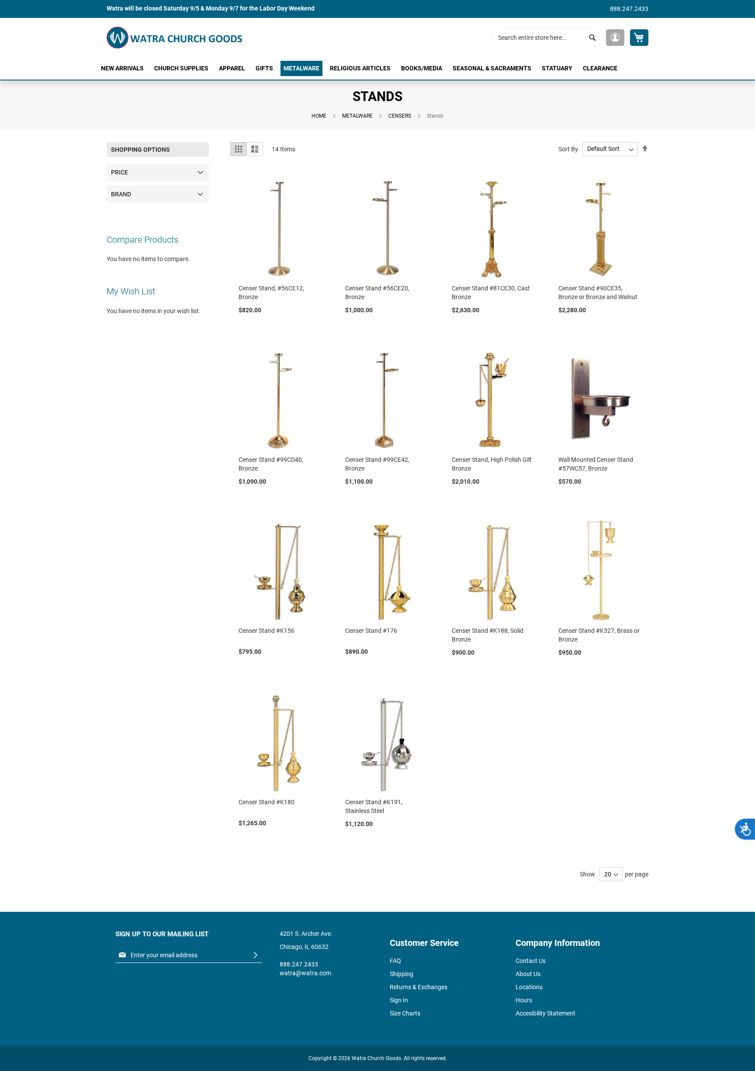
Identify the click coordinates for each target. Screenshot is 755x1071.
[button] (615, 37)
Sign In (399, 1000)
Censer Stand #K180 (266, 802)
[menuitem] (122, 68)
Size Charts (405, 1013)
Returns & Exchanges (418, 987)
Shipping (401, 973)
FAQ (395, 960)
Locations (529, 987)
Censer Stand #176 (371, 630)
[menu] (377, 68)
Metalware (357, 116)
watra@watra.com (305, 973)
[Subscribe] (255, 955)
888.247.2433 (629, 8)
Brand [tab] (121, 194)
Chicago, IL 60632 (304, 946)
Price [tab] (119, 172)
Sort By (568, 148)
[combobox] (545, 37)
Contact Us (531, 960)
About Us (528, 973)
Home (319, 116)
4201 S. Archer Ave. (306, 933)
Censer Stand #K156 (266, 630)
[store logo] (174, 38)
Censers (399, 116)
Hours (524, 1000)
